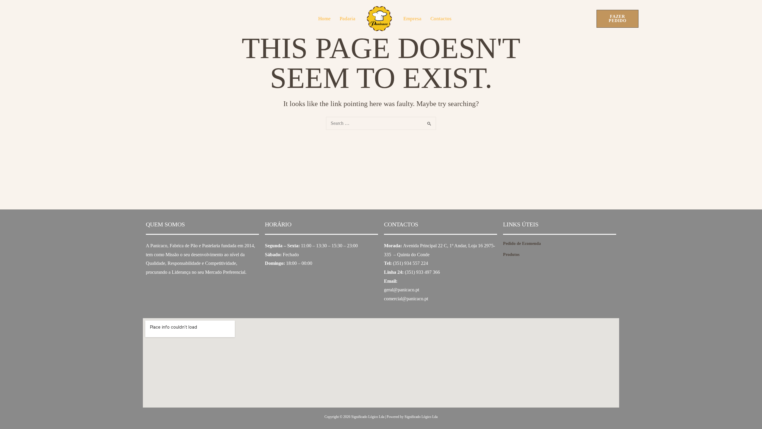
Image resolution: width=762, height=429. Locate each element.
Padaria (347, 18)
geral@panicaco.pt (401, 289)
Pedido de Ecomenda (522, 243)
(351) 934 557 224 (410, 263)
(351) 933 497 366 (422, 272)
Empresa (412, 18)
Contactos (441, 18)
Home (324, 18)
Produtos (511, 254)
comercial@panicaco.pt (406, 298)
